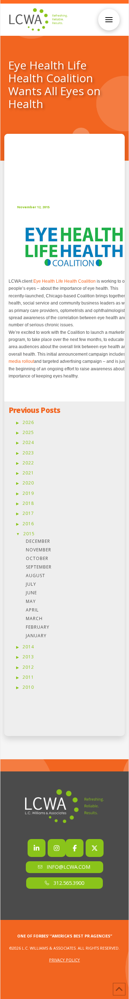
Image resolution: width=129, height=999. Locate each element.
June (31, 593)
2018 (28, 503)
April (32, 610)
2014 (28, 647)
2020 (28, 483)
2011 (28, 677)
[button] (109, 19)
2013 (28, 657)
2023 (28, 453)
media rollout (21, 361)
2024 (28, 442)
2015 (29, 534)
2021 (28, 473)
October (37, 558)
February (37, 627)
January (36, 636)
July (31, 584)
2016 (28, 524)
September (39, 567)
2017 (28, 513)
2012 (28, 667)
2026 (28, 422)
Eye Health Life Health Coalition (64, 281)
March (34, 618)
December (38, 541)
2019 (28, 493)
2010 (28, 687)
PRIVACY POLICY (64, 960)
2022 (28, 463)
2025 (28, 432)
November (38, 550)
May (31, 601)
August (35, 575)
